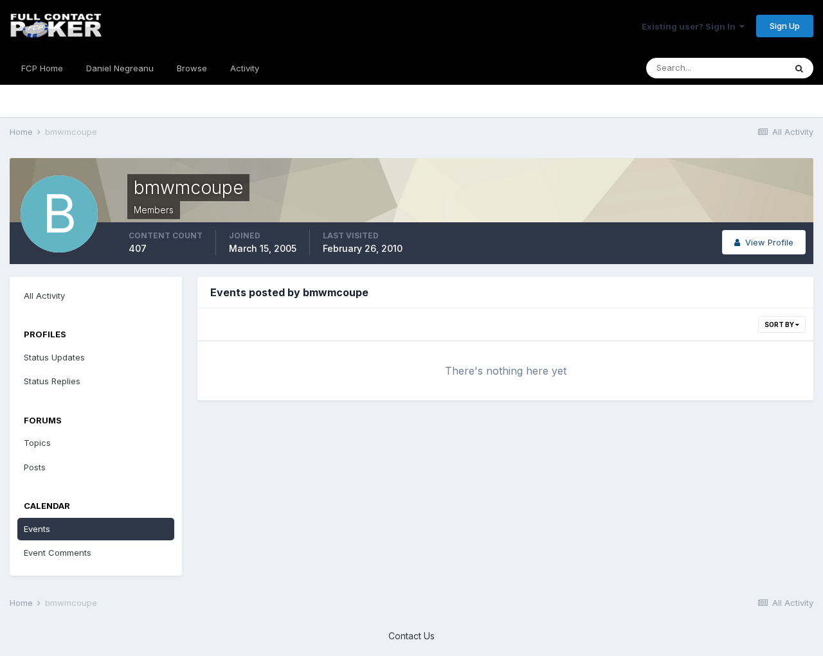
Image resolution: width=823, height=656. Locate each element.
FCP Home (42, 68)
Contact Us (411, 635)
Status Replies (52, 381)
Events (37, 529)
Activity (244, 68)
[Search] (799, 68)
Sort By (779, 324)
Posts (35, 467)
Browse (192, 68)
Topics (37, 443)
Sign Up (785, 26)
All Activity (44, 295)
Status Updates (54, 357)
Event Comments (57, 552)
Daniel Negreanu (120, 68)
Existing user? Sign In (690, 26)
